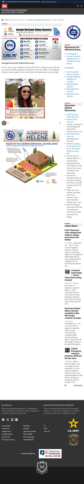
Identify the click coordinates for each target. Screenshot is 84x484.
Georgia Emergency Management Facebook (73, 79)
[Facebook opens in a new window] (3, 420)
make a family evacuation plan (73, 151)
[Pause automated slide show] (4, 123)
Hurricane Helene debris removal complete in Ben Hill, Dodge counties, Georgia (73, 313)
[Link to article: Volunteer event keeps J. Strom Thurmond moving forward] (67, 272)
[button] (49, 2)
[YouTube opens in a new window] (12, 420)
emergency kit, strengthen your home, (74, 146)
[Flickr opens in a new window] (16, 420)
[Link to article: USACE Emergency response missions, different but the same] (67, 350)
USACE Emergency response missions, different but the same (73, 353)
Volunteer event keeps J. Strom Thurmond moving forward (73, 275)
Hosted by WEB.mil (28, 453)
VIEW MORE (78, 385)
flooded (73, 212)
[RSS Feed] (65, 385)
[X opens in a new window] (7, 420)
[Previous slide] (8, 123)
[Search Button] (77, 6)
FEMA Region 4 (72, 54)
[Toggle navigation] (80, 6)
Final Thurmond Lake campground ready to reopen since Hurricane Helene (73, 235)
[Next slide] (59, 123)
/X (72, 87)
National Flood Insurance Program (72, 121)
